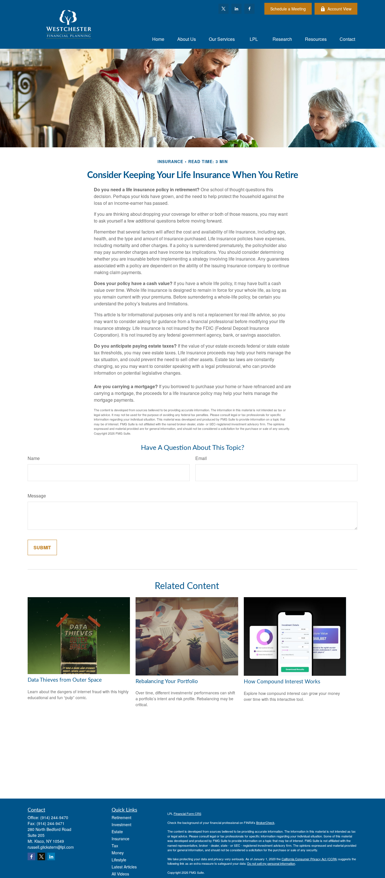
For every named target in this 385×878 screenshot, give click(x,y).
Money (118, 852)
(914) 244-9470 (54, 817)
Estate (117, 831)
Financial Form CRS (187, 813)
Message (37, 495)
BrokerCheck (265, 822)
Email (201, 458)
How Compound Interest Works (282, 681)
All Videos (120, 874)
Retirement (121, 817)
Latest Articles (124, 867)
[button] (158, 39)
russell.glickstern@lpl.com (51, 847)
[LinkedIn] (236, 9)
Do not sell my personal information (271, 863)
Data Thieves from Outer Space (65, 680)
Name (34, 458)
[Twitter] (223, 9)
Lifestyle (119, 860)
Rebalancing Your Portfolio (167, 681)
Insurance (120, 838)
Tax (115, 845)
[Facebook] (249, 9)
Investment (121, 824)
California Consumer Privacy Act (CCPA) (309, 859)
